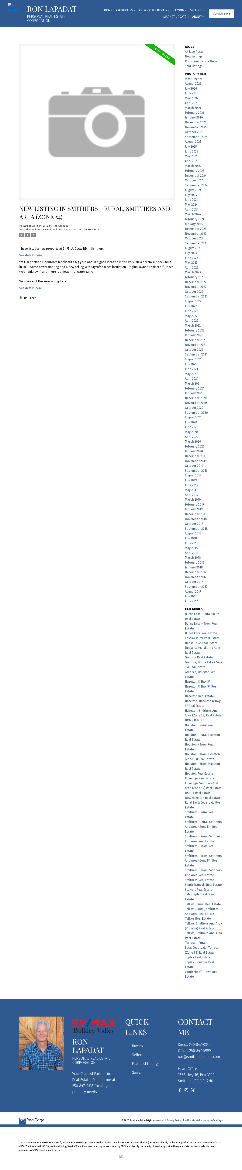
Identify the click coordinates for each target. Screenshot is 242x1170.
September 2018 (196, 528)
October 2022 (194, 291)
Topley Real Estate (197, 957)
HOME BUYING (195, 720)
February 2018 (194, 562)
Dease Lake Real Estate (201, 643)
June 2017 (191, 601)
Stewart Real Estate (198, 889)
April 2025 (191, 161)
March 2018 (193, 557)
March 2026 (193, 108)
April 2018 (191, 553)
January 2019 (194, 509)
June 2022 (191, 311)
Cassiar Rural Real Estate (202, 638)
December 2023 (195, 229)
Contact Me (221, 13)
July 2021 (191, 364)
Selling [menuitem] (196, 10)
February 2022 (194, 330)
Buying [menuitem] (178, 10)
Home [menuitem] (108, 10)
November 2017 (195, 577)
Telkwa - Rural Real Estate (203, 904)
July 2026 (191, 88)
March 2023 (193, 272)
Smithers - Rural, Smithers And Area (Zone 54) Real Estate (66, 229)
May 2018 (191, 548)
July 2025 (191, 146)
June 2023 (191, 258)
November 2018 (196, 519)
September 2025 (196, 137)
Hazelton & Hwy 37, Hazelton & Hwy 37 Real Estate (201, 686)
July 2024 (191, 195)
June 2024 (191, 199)
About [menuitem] (197, 17)
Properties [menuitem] (124, 10)
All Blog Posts (194, 51)
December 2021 (195, 340)
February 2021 (194, 388)
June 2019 (191, 485)
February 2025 (194, 171)
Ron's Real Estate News (201, 61)
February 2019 (194, 504)
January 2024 (194, 224)
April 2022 (191, 320)
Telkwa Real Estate (198, 918)
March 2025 (193, 166)
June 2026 (191, 93)
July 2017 (191, 596)
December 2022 (195, 282)
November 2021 (195, 345)
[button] (221, 13)
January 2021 (193, 393)
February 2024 (195, 219)
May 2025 (191, 156)
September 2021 (196, 354)
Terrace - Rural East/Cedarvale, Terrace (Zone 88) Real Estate (202, 947)
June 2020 (191, 427)
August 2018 (193, 533)
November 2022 (196, 287)
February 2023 (194, 277)
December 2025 (195, 122)
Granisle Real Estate (199, 657)
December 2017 (195, 572)
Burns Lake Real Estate (201, 633)
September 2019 (196, 470)
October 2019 (194, 466)
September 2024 (196, 185)
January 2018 (194, 567)
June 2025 (191, 151)
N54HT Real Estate (198, 793)
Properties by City (153, 10)
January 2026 (194, 117)
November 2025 (196, 127)
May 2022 (191, 316)
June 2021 (191, 369)
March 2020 (193, 441)
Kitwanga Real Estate (199, 778)
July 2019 (191, 480)
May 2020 (191, 432)
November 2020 (196, 403)
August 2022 (193, 301)
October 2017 (194, 582)
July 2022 (191, 306)
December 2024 (196, 175)
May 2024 (191, 204)
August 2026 (193, 83)
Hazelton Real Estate (199, 696)
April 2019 (191, 495)
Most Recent (193, 79)
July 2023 (191, 253)
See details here (30, 255)
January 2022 (194, 335)
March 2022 (193, 325)
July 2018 (191, 538)
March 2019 (193, 499)
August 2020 (193, 417)
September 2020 (196, 412)
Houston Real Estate (199, 773)
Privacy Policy (174, 1120)
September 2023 (196, 243)
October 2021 (194, 350)
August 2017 (193, 591)
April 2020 (192, 437)
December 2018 (195, 514)
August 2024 (193, 190)
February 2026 (195, 113)
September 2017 (196, 586)
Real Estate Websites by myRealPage (203, 1120)
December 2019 (195, 456)
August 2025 (193, 141)
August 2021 (193, 359)
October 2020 (194, 408)
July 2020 (191, 422)
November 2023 (196, 233)
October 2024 (194, 180)
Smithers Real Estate (199, 880)
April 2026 (192, 103)
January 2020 (194, 451)
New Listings (193, 56)
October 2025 (194, 132)
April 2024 (192, 209)
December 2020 (196, 398)
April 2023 (191, 267)
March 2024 (193, 214)
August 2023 (193, 248)
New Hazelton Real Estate (203, 798)
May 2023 (191, 262)
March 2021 (193, 383)
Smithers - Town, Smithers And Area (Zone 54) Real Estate (203, 860)
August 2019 (193, 475)
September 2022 (196, 296)
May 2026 (191, 98)
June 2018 (191, 543)
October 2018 (194, 524)
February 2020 (195, 446)
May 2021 (191, 374)
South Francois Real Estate (203, 885)
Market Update (174, 17)
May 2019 (191, 490)
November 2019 (196, 461)
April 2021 (191, 378)
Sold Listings (193, 66)
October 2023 (194, 238)
